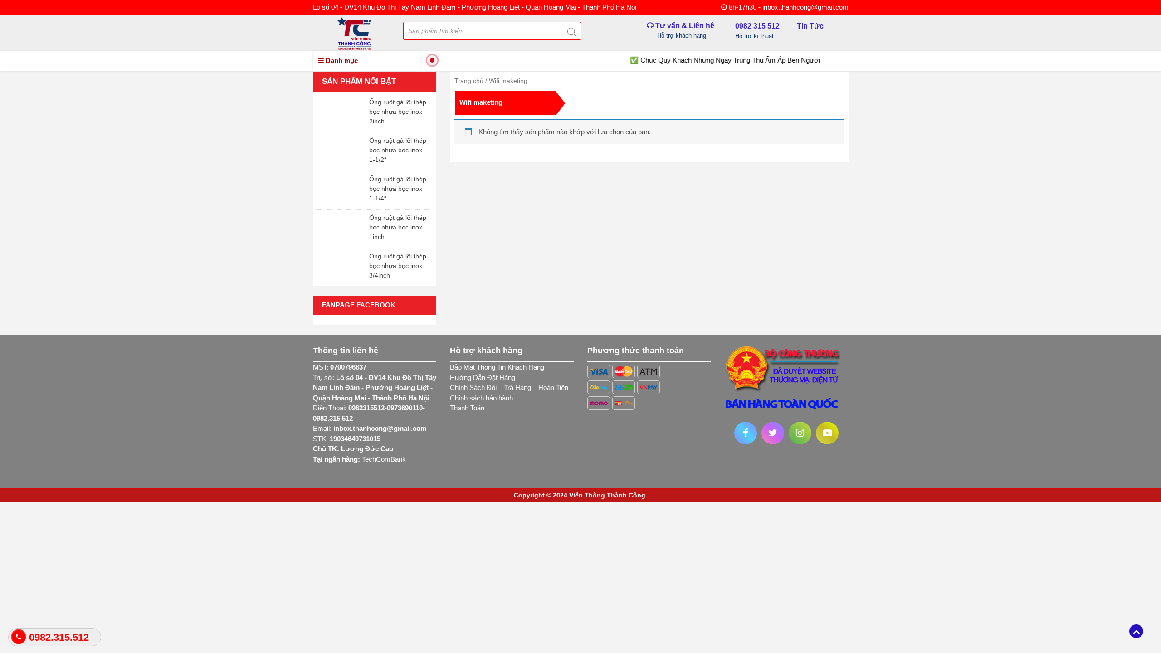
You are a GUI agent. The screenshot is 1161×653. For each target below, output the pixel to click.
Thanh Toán (467, 408)
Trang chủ (468, 80)
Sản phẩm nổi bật (359, 81)
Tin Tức (810, 26)
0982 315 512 (757, 29)
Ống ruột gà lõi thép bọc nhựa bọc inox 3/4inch (397, 266)
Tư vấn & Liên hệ (684, 30)
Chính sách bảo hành (481, 398)
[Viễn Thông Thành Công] (354, 33)
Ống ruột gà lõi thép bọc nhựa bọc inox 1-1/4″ (397, 188)
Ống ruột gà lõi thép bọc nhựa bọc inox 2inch (397, 111)
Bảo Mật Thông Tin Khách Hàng (497, 367)
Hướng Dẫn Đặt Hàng (482, 377)
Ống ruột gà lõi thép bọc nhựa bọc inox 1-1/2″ (397, 150)
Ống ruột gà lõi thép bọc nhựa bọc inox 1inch (397, 227)
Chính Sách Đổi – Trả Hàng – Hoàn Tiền (509, 387)
